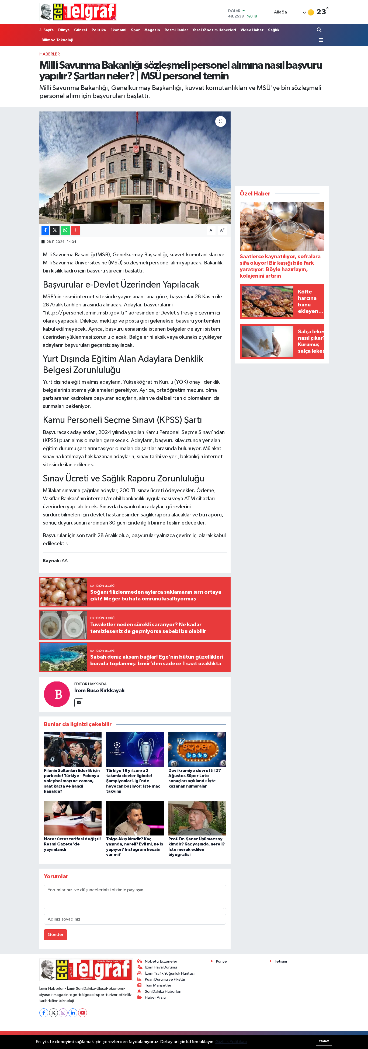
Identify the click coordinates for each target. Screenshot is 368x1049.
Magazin (152, 30)
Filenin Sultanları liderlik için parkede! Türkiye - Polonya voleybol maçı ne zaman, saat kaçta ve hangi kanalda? (72, 780)
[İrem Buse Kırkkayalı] (57, 694)
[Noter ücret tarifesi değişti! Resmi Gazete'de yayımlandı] (73, 818)
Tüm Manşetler (158, 985)
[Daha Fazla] (75, 230)
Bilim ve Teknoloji (57, 40)
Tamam (324, 1041)
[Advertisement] (282, 145)
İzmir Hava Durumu (161, 967)
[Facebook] (43, 1012)
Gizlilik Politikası (231, 1042)
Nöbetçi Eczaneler (161, 961)
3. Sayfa (46, 30)
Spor (135, 30)
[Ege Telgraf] (78, 12)
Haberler (49, 54)
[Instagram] (63, 1012)
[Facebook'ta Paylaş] (45, 230)
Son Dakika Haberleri (163, 991)
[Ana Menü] (320, 40)
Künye (221, 961)
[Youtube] (82, 1012)
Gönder (56, 934)
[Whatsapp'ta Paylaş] (65, 230)
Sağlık (273, 30)
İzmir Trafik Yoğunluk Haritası (170, 973)
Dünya (64, 30)
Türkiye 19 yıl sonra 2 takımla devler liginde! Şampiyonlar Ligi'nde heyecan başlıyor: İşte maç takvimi (133, 780)
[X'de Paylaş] (55, 230)
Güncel (80, 30)
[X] (53, 1012)
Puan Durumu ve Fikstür (165, 979)
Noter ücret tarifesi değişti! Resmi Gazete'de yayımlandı (72, 844)
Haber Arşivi (155, 997)
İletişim (281, 961)
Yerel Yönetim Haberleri (214, 30)
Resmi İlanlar (176, 30)
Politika (99, 30)
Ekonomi (118, 30)
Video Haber (252, 30)
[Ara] (319, 30)
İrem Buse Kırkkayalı (99, 690)
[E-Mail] (78, 702)
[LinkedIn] (72, 1012)
